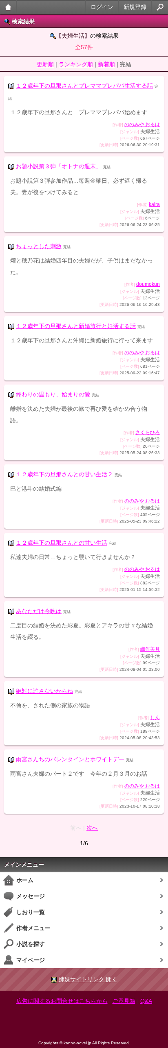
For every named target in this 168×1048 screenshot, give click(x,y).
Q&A (146, 1001)
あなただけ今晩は (39, 611)
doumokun (148, 284)
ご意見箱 (124, 1001)
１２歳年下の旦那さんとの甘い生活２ (64, 474)
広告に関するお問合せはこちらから (62, 1001)
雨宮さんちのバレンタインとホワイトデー (70, 759)
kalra (154, 204)
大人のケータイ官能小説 (8, 7)
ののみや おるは (142, 124)
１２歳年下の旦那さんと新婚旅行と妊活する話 (76, 326)
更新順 (45, 64)
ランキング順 (76, 64)
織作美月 (150, 649)
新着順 (106, 64)
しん (155, 717)
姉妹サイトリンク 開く (87, 979)
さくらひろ (147, 432)
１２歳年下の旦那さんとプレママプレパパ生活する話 (84, 85)
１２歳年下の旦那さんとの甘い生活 (61, 542)
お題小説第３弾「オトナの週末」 (59, 166)
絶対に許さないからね (44, 691)
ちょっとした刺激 (39, 246)
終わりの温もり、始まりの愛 (53, 394)
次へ (92, 827)
